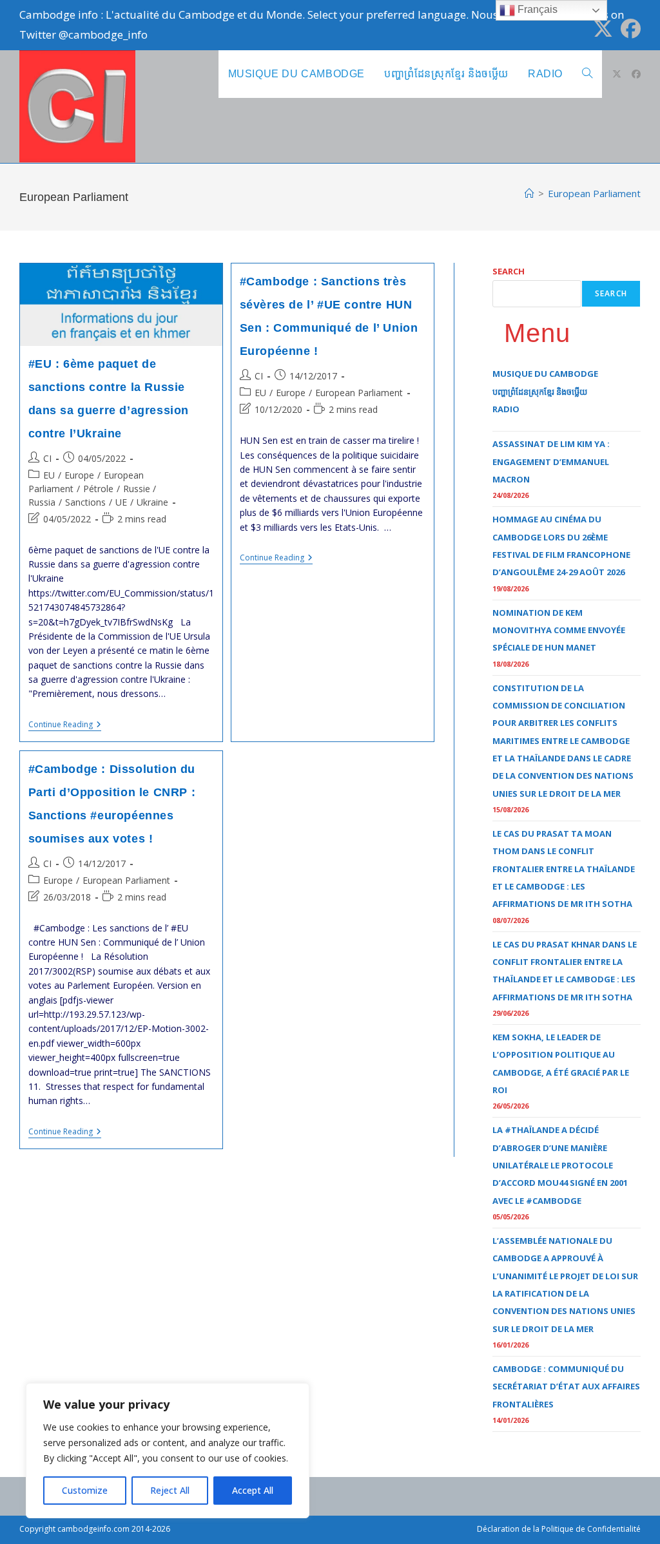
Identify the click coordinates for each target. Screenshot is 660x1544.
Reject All (169, 1490)
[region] (167, 1450)
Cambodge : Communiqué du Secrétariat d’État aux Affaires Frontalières (566, 1386)
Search (508, 271)
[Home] (529, 193)
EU (49, 475)
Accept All (252, 1490)
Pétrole (98, 488)
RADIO (505, 409)
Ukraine (152, 502)
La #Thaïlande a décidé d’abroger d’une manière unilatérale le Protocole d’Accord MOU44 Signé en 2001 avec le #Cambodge (560, 1165)
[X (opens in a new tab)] (603, 29)
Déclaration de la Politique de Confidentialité (559, 1528)
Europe (79, 475)
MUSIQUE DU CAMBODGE (545, 373)
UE (121, 502)
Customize (85, 1490)
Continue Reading (64, 725)
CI (47, 458)
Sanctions (85, 502)
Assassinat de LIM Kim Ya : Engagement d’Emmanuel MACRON (551, 461)
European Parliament (594, 193)
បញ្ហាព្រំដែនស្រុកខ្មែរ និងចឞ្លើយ (539, 391)
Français (536, 9)
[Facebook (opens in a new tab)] (629, 29)
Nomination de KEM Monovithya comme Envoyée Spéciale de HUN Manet (558, 630)
